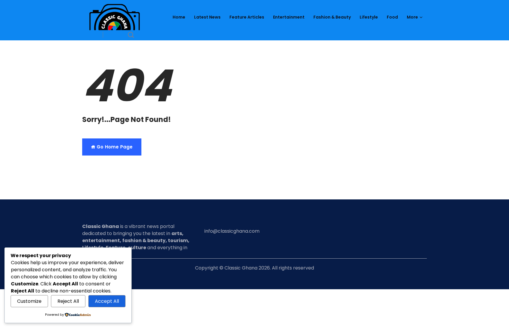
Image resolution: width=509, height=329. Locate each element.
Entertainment (289, 17)
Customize (29, 301)
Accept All (107, 301)
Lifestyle (369, 17)
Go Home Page (114, 147)
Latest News (207, 17)
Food (392, 17)
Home (179, 17)
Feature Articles (246, 17)
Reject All (68, 301)
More (412, 17)
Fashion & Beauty (332, 17)
